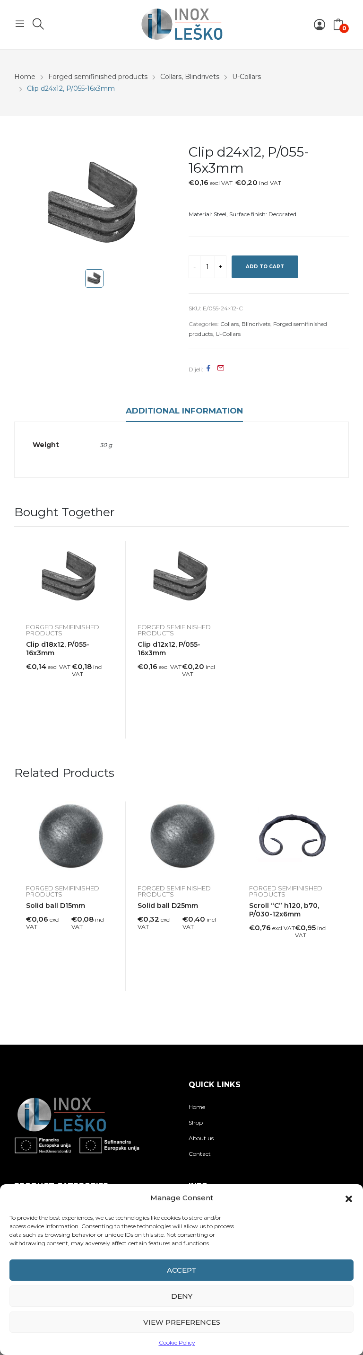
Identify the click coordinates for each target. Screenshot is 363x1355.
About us (201, 1138)
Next (341, 900)
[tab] (184, 412)
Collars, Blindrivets (245, 323)
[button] (349, 1198)
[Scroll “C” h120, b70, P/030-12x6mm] (293, 838)
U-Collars (228, 333)
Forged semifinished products (62, 630)
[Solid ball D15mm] (70, 838)
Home (197, 1106)
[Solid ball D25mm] (181, 838)
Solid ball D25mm (168, 905)
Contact (200, 1153)
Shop (196, 1122)
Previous (21, 900)
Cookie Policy (177, 1342)
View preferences (181, 1322)
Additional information (184, 410)
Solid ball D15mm (55, 905)
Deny (181, 1296)
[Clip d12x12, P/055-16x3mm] (181, 577)
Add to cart (265, 267)
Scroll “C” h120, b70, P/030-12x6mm (284, 909)
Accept (182, 1270)
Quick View (113, 550)
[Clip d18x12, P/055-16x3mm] (70, 577)
